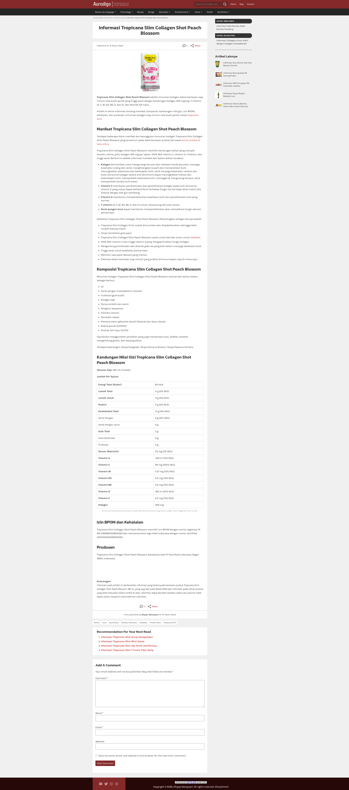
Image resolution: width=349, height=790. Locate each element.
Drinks (117, 18)
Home (197, 12)
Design (151, 12)
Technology (125, 12)
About (233, 4)
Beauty (140, 12)
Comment (101, 678)
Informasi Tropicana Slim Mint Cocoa (123, 641)
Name (99, 713)
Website (99, 741)
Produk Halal (155, 622)
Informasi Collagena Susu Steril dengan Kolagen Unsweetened (232, 42)
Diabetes (143, 622)
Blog (241, 4)
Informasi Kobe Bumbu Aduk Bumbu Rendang (230, 27)
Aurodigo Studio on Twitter (106, 784)
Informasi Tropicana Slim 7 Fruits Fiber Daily (127, 650)
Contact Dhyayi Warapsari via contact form (101, 784)
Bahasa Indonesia (129, 622)
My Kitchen (222, 12)
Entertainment (181, 12)
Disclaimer (222, 786)
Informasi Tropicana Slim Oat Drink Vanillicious (129, 645)
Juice (123, 18)
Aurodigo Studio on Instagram (111, 784)
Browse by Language (104, 12)
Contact (250, 4)
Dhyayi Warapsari (183, 786)
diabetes (195, 237)
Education (163, 12)
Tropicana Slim (170, 622)
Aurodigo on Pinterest (117, 784)
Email (99, 727)
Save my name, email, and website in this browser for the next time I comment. (142, 755)
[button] (225, 4)
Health (210, 12)
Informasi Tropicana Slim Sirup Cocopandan (127, 636)
